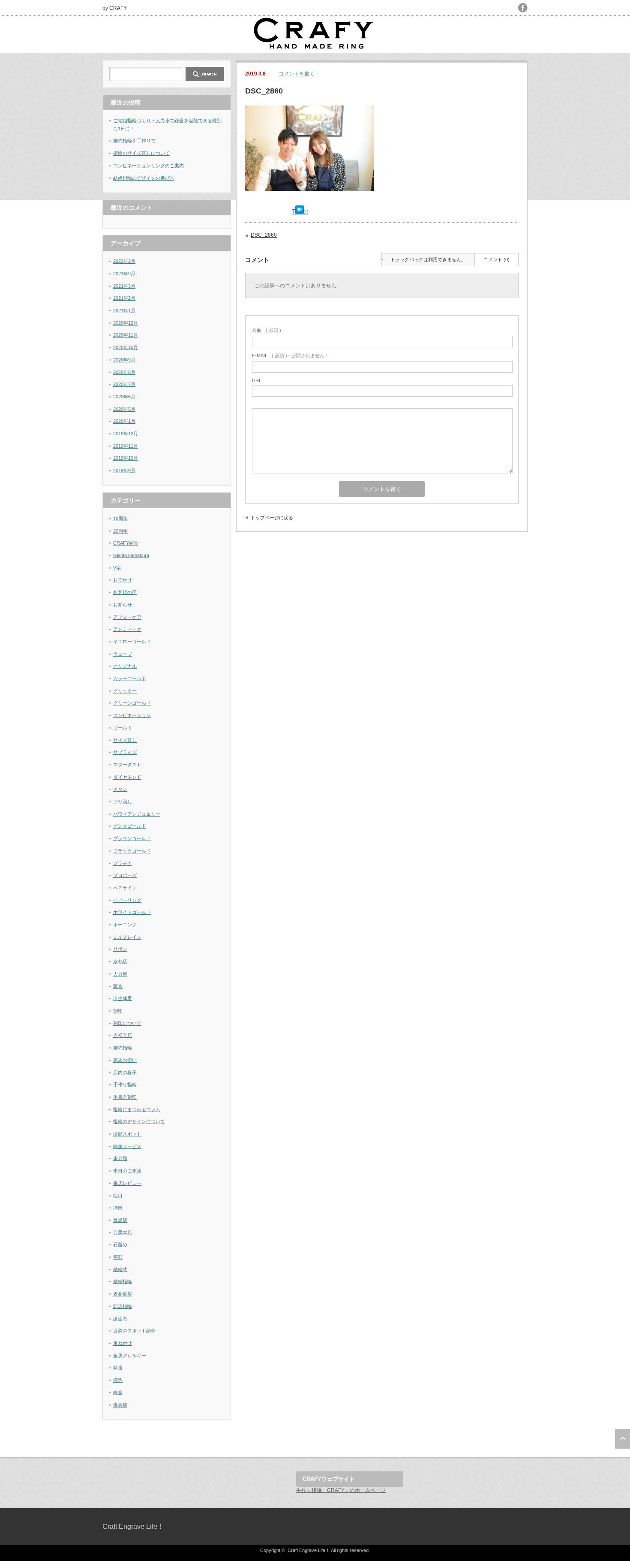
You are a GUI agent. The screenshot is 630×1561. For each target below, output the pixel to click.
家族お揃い (125, 1060)
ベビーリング (127, 900)
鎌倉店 (120, 1404)
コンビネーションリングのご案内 (148, 165)
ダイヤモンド (127, 777)
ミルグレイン (127, 937)
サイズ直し (125, 740)
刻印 (118, 1010)
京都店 (120, 961)
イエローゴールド (132, 641)
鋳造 (118, 1367)
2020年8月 (124, 372)
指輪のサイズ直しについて (141, 153)
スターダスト (127, 764)
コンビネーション (132, 715)
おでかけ (122, 579)
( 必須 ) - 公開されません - (289, 355)
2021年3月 (124, 286)
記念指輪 (122, 1306)
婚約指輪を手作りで (134, 140)
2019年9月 (124, 470)
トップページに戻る (272, 517)
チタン (120, 789)
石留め (120, 1244)
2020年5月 (124, 409)
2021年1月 (124, 310)
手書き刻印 (125, 1097)
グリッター (125, 690)
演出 (118, 1207)
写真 (118, 986)
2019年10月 (125, 458)
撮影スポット (127, 1133)
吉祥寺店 (122, 1035)
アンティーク (127, 629)
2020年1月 (124, 421)
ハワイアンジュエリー (136, 814)
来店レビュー (127, 1183)
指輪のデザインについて (139, 1121)
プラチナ (122, 863)
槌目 (118, 1195)
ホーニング (125, 924)
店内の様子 (125, 1072)
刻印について (127, 1023)
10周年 (120, 518)
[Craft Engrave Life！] (314, 47)
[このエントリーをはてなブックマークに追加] (299, 211)
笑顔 (118, 1257)
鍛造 (118, 1380)
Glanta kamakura (131, 555)
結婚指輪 (122, 1281)
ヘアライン (125, 887)
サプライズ (125, 752)
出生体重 (122, 998)
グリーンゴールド (132, 702)
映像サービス (127, 1146)
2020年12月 (125, 322)
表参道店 (122, 1293)
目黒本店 (122, 1232)
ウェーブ (122, 654)
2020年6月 (124, 396)
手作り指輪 (125, 1084)
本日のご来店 (127, 1170)
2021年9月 (124, 273)
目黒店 (120, 1220)
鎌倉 (118, 1392)
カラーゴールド (129, 678)
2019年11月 (125, 446)
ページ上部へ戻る (622, 1439)
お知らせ (122, 604)
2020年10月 (125, 347)
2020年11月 (125, 335)
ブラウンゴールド (132, 838)
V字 (117, 567)
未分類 (120, 1158)
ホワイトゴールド (132, 912)
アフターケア (127, 617)
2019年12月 (125, 433)
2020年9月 (124, 359)
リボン (120, 949)
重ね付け (122, 1343)
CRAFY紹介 (125, 542)
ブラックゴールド (132, 850)
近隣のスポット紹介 (134, 1330)
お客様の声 (125, 592)
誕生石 (120, 1318)
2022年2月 (124, 261)
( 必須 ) (266, 330)
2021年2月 (124, 298)
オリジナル (125, 666)
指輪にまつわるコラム (136, 1109)
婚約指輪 (122, 1047)
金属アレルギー (129, 1355)
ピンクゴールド (129, 826)
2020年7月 (124, 384)
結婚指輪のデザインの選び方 (143, 178)
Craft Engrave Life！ (133, 1526)
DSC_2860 (264, 235)
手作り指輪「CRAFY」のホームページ (341, 1490)
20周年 (120, 530)
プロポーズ (125, 875)
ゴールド (122, 727)
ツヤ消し (122, 801)
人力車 (120, 973)
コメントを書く (297, 74)
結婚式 (120, 1269)
